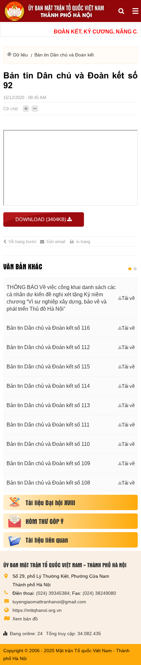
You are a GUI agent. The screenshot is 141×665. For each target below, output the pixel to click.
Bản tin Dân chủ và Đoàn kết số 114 (48, 386)
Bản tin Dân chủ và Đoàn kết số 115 (48, 366)
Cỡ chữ (10, 108)
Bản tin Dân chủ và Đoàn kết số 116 (48, 328)
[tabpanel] (70, 385)
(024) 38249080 (99, 593)
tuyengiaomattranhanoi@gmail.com (49, 601)
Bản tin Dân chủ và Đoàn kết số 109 (48, 463)
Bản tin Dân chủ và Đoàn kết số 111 (48, 424)
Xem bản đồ (25, 618)
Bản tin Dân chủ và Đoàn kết (64, 54)
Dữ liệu (20, 54)
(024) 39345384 (53, 593)
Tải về (128, 298)
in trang (83, 241)
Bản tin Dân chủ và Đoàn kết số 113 (48, 405)
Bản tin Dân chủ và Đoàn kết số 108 (48, 483)
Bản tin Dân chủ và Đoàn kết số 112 (48, 347)
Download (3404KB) (40, 219)
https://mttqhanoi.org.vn (37, 610)
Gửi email (56, 241)
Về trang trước (23, 241)
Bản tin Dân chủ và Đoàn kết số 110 (48, 444)
